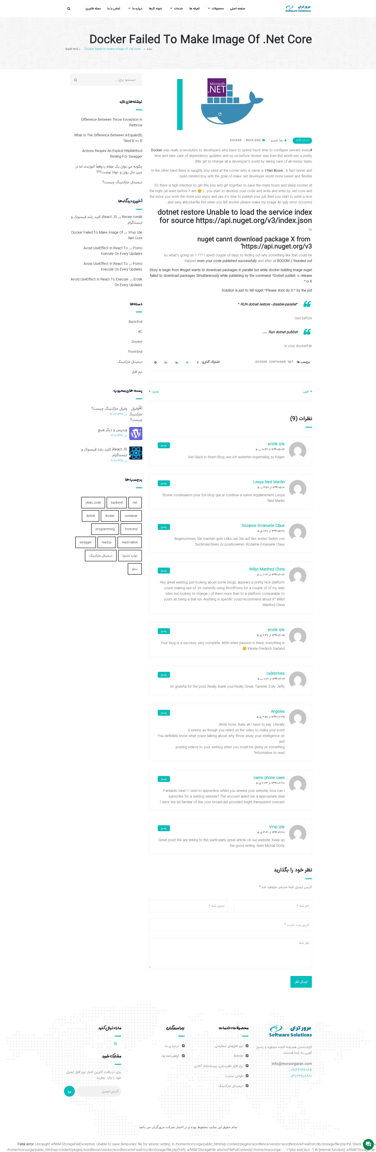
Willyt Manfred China (267, 569)
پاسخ (164, 445)
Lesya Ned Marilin (269, 482)
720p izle (277, 827)
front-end (135, 351)
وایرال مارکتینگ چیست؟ (109, 408)
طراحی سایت (234, 1076)
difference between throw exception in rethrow (111, 122)
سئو (135, 569)
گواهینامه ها (170, 1056)
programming (105, 529)
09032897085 (301, 1070)
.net (291, 362)
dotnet (90, 516)
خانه (149, 49)
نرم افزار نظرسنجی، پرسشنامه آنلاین (218, 1066)
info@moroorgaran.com (292, 1064)
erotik (138, 279)
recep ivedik (132, 217)
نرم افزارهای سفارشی (229, 1046)
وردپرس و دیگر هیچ (112, 430)
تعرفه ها (194, 8)
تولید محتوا (130, 555)
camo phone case (269, 777)
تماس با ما (113, 8)
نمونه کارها (155, 8)
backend (117, 502)
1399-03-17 (302, 140)
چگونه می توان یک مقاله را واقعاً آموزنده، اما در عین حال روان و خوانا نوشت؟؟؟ (108, 169)
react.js (107, 542)
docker (236, 140)
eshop (238, 1056)
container (277, 362)
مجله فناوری (93, 8)
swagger (86, 542)
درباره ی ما (172, 1046)
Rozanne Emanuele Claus (263, 525)
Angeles (278, 711)
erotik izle (276, 444)
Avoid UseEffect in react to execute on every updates (113, 251)
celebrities (276, 673)
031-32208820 (301, 1076)
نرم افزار (137, 371)
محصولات (218, 8)
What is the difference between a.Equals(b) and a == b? (108, 138)
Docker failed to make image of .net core (106, 235)
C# (140, 332)
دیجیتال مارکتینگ (130, 361)
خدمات (178, 8)
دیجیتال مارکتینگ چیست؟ (122, 182)
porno (137, 248)
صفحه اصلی (237, 8)
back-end (71, 49)
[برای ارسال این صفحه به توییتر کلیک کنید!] (186, 362)
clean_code (93, 502)
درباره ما (137, 8)
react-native (130, 542)
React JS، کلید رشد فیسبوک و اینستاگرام (106, 220)
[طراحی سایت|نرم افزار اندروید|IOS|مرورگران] (298, 9)
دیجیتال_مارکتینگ (100, 555)
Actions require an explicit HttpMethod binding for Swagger (112, 154)
